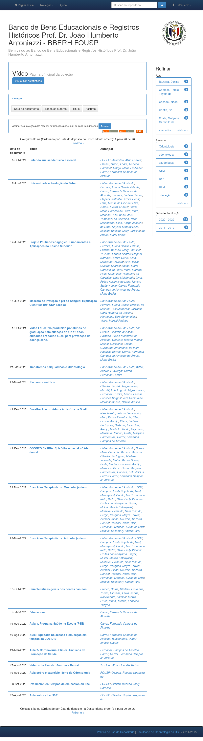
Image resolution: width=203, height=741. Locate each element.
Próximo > (78, 143)
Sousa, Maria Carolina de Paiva (119, 209)
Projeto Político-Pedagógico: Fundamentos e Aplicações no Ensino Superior (60, 244)
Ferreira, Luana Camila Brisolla (119, 187)
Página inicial (25, 5)
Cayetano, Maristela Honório (122, 431)
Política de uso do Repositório (115, 732)
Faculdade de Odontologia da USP (158, 732)
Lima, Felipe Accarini (129, 223)
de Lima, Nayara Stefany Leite (119, 227)
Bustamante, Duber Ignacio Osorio (118, 641)
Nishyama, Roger (125, 503)
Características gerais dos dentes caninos (58, 589)
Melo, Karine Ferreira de (115, 417)
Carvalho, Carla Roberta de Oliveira (121, 311)
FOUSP (105, 160)
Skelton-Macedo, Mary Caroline (120, 231)
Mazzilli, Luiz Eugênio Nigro (117, 390)
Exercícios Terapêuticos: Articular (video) (58, 538)
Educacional (38, 612)
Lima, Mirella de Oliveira (115, 203)
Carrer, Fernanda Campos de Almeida (120, 287)
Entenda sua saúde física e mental (53, 160)
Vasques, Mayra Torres (124, 515)
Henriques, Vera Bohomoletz (118, 317)
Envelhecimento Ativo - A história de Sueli (58, 409)
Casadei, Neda (120, 523)
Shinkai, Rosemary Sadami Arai (120, 531)
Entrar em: (182, 5)
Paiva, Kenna (130, 593)
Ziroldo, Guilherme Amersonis (116, 346)
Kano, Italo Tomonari (121, 274)
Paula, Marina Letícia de (115, 464)
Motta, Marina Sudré (126, 460)
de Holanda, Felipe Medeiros (117, 334)
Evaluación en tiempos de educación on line (60, 684)
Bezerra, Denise (169, 82)
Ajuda (63, 5)
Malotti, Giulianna (111, 344)
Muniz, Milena (117, 601)
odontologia (166, 154)
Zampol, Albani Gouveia (115, 519)
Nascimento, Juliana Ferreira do (120, 413)
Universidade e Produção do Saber (53, 183)
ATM (162, 171)
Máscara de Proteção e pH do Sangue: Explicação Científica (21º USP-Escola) (63, 303)
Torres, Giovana (110, 593)
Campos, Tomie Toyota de (116, 491)
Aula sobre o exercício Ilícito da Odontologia (60, 672)
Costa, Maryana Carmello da (169, 120)
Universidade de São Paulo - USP (121, 487)
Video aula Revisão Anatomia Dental (54, 665)
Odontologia (166, 146)
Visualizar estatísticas (28, 81)
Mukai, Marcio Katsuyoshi (116, 507)
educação (165, 195)
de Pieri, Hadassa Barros (119, 350)
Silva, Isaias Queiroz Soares (119, 205)
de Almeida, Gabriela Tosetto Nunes (121, 338)
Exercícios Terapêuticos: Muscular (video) (58, 487)
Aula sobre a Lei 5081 (44, 695)
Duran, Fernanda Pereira (116, 373)
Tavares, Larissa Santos (127, 195)
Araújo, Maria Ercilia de (127, 168)
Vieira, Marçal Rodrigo (114, 320)
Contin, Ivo (123, 495)
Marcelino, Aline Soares (126, 160)
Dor (161, 179)
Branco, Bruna (109, 589)
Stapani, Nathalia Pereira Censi (119, 199)
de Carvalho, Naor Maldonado (119, 276)
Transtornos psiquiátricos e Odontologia (57, 367)
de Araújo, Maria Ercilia (122, 233)
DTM (162, 187)
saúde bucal (166, 163)
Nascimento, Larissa (113, 597)
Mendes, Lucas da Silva (129, 527)
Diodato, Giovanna (131, 589)
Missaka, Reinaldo (111, 511)
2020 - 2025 (166, 219)
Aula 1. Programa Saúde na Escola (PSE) (57, 623)
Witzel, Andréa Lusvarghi (122, 369)
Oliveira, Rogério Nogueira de (119, 386)
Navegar (46, 5)
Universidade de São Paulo (117, 183)
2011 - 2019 (166, 227)
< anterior (165, 130)
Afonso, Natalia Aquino (125, 402)
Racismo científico (42, 382)
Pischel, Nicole (109, 164)
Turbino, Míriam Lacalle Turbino (120, 665)
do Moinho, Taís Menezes (122, 307)
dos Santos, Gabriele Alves (120, 330)
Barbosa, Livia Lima (127, 425)
